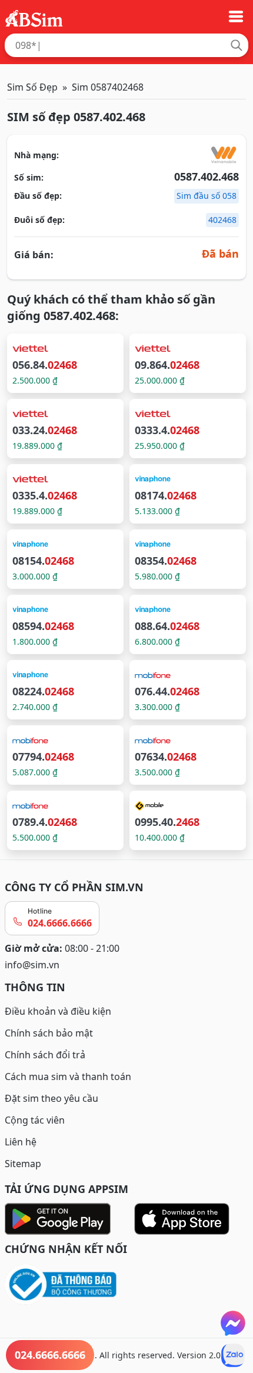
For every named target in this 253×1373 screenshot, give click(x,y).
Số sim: (29, 177)
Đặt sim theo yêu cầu (51, 1098)
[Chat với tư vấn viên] (233, 1323)
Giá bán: (34, 254)
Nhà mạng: (36, 155)
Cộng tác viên (35, 1120)
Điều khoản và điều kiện (58, 1011)
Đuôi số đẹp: (39, 219)
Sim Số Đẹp (32, 87)
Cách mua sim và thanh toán (68, 1076)
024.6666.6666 (60, 923)
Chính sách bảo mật (49, 1033)
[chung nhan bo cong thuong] (126, 1285)
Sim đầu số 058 (207, 195)
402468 (222, 219)
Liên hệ (20, 1141)
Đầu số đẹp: (38, 195)
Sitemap (23, 1163)
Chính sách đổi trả (45, 1054)
